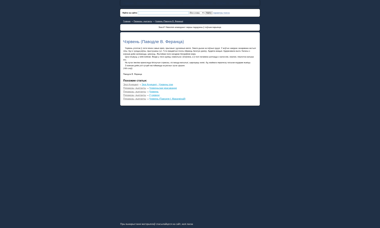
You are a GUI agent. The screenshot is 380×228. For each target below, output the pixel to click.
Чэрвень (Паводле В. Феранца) (169, 21)
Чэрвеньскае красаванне (163, 88)
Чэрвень (154, 91)
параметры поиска (221, 12)
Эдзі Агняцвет (130, 84)
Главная (126, 21)
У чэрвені (154, 95)
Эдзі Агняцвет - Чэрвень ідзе (157, 84)
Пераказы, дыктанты (143, 21)
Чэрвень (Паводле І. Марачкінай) (167, 98)
